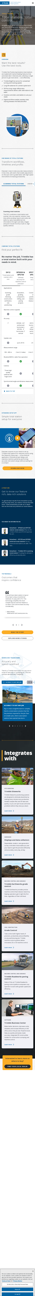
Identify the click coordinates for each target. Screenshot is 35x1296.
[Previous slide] (13, 625)
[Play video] (17, 438)
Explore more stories (17, 638)
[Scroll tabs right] (33, 184)
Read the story (17, 632)
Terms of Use (6, 1281)
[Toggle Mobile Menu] (33, 3)
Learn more (8, 811)
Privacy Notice (17, 1281)
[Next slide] (22, 625)
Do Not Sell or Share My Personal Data (17, 1284)
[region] (17, 606)
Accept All (17, 1294)
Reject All (17, 1289)
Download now (17, 468)
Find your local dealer (17, 1066)
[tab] (14, 184)
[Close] (33, 1271)
